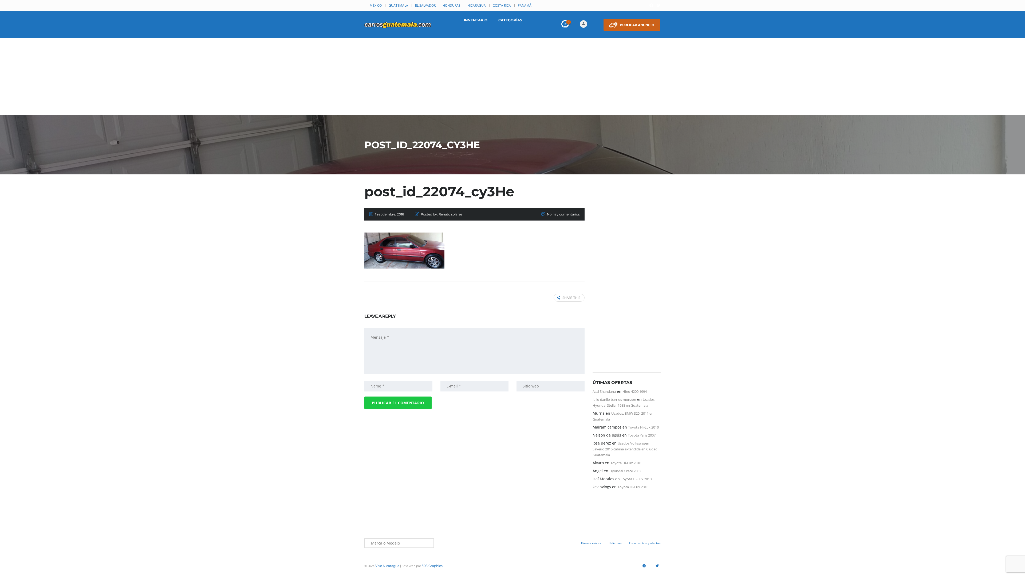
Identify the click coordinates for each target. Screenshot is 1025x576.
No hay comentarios (563, 214)
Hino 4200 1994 (634, 391)
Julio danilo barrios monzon (614, 399)
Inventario (475, 20)
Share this (571, 297)
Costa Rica (502, 5)
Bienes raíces (591, 543)
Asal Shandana (604, 391)
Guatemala (398, 5)
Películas (615, 543)
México (376, 5)
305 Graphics (432, 566)
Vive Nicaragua (387, 566)
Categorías (510, 20)
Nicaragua (476, 5)
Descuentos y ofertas (645, 543)
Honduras (451, 5)
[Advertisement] (512, 78)
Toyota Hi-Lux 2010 (643, 427)
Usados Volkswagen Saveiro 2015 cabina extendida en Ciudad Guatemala (625, 449)
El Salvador (425, 5)
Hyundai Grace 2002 (625, 471)
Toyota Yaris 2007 (642, 435)
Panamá (524, 5)
